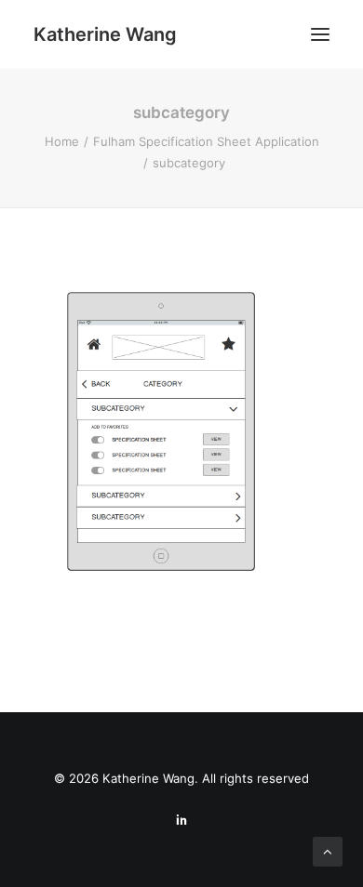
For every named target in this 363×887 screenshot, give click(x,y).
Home (62, 141)
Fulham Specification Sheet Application (206, 141)
